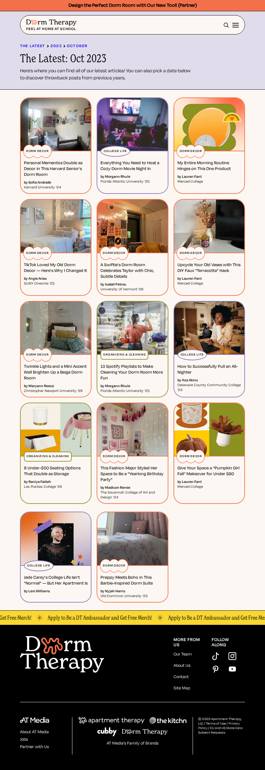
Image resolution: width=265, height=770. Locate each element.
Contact (181, 677)
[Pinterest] (215, 669)
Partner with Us (34, 747)
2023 (56, 46)
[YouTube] (232, 669)
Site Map (182, 688)
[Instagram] (232, 656)
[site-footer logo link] (34, 721)
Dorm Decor (37, 151)
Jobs (24, 739)
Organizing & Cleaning (124, 354)
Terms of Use (216, 723)
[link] (56, 169)
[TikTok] (215, 656)
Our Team (183, 654)
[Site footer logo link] (94, 655)
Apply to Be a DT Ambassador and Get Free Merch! (90, 618)
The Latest (32, 46)
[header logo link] (51, 23)
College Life (115, 151)
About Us (182, 665)
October (77, 46)
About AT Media (34, 732)
